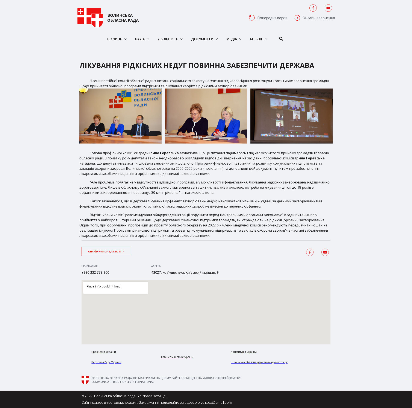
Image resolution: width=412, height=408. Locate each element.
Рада (140, 39)
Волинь (114, 39)
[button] (106, 251)
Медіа (231, 39)
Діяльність (168, 39)
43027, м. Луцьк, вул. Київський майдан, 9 (185, 272)
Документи (202, 39)
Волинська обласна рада (123, 18)
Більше (256, 39)
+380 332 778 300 (95, 272)
